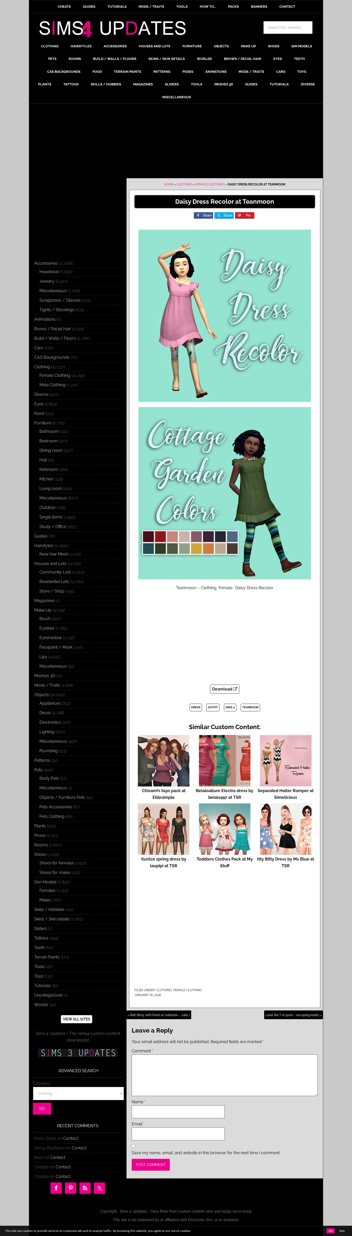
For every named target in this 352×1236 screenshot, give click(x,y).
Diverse (41, 394)
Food (39, 413)
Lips (43, 656)
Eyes (39, 403)
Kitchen (46, 479)
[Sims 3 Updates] (77, 1053)
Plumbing (48, 750)
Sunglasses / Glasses (60, 300)
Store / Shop (51, 591)
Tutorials (42, 985)
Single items (50, 517)
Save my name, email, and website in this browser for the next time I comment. (206, 1152)
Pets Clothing (51, 816)
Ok (331, 1230)
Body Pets (49, 778)
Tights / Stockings (56, 309)
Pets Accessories (55, 806)
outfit (213, 707)
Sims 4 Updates (115, 30)
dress (195, 707)
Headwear (49, 271)
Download (222, 689)
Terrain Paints (47, 957)
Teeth (39, 947)
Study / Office (52, 526)
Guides (40, 536)
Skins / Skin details (52, 919)
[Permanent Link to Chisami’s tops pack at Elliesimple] (163, 784)
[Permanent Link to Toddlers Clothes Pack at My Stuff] (224, 852)
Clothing (184, 184)
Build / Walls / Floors (55, 338)
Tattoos (41, 938)
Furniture (42, 422)
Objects (41, 694)
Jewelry (46, 281)
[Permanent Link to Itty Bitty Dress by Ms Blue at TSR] (286, 852)
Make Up (42, 610)
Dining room (51, 450)
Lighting (46, 731)
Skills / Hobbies (49, 909)
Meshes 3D (44, 675)
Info (342, 1230)
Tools (39, 966)
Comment (142, 1051)
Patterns (42, 760)
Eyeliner (47, 628)
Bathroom (49, 431)
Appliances (50, 703)
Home (168, 184)
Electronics (50, 722)
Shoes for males (54, 872)
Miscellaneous (53, 290)
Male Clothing (52, 384)
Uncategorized (48, 995)
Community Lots (55, 572)
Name (139, 1101)
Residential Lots (54, 581)
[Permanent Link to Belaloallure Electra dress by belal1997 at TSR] (224, 784)
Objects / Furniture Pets (62, 797)
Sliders (40, 928)
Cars (38, 347)
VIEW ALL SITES (76, 1019)
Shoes (40, 854)
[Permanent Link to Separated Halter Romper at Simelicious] (286, 784)
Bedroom (48, 440)
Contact (70, 1138)
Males (45, 900)
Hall (43, 460)
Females (47, 890)
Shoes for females (56, 863)
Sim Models (45, 882)
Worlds (41, 1004)
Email (138, 1124)
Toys (38, 976)
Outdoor (47, 507)
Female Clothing (210, 184)
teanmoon (250, 707)
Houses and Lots (50, 563)
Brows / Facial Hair (52, 328)
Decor (45, 712)
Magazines (44, 600)
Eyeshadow (50, 637)
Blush (44, 618)
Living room (50, 488)
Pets (38, 769)
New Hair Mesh (53, 554)
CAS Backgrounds (51, 357)
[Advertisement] (176, 142)
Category (42, 1083)
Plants (40, 825)
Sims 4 (230, 707)
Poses (40, 835)
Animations (44, 319)
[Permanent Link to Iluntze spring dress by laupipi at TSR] (163, 852)
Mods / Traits (47, 685)
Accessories (45, 263)
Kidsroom (48, 469)
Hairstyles (43, 545)
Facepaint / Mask (55, 647)
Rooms (41, 845)
